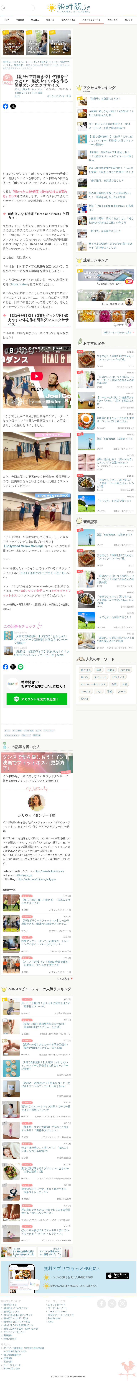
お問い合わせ (10, 1339)
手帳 (109, 691)
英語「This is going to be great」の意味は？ (111, 207)
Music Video (19, 284)
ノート (121, 691)
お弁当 (111, 670)
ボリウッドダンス (12, 735)
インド (7, 731)
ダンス (38, 731)
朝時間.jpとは (10, 1304)
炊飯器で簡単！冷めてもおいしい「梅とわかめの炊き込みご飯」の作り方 (108, 220)
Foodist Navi (54, 1318)
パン (99, 691)
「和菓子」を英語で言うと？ (105, 98)
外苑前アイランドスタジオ (61, 1315)
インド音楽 (28, 731)
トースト (86, 691)
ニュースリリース (12, 1365)
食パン (84, 677)
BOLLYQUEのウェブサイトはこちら (44, 572)
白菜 (113, 684)
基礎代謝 (36, 735)
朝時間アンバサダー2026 (16, 1318)
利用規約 (8, 1335)
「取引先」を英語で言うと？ (105, 231)
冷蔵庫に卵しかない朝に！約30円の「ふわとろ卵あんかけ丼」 (111, 113)
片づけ (84, 698)
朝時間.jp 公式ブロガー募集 (17, 1321)
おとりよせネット (56, 1304)
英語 (99, 670)
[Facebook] (5, 108)
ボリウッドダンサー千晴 (59, 96)
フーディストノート (57, 1308)
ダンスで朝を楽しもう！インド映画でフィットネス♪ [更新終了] (28, 92)
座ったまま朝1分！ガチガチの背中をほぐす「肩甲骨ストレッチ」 (111, 245)
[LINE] (20, 668)
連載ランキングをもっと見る (118, 332)
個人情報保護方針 (12, 1355)
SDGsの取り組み (12, 1368)
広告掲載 (8, 1361)
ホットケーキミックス (93, 684)
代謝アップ (26, 735)
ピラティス (118, 677)
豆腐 (124, 684)
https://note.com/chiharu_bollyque (37, 879)
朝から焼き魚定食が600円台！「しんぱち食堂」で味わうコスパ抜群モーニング (111, 169)
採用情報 (8, 1358)
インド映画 (17, 731)
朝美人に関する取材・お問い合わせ (21, 1328)
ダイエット (100, 677)
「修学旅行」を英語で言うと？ (106, 180)
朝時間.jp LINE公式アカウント (18, 1315)
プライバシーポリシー (14, 1332)
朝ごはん (86, 670)
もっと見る (63, 978)
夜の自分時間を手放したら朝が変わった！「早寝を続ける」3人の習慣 (110, 195)
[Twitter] (13, 108)
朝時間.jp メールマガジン (16, 1308)
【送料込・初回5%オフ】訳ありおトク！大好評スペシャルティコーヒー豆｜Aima (111, 156)
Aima (50, 1321)
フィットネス (49, 731)
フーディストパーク (57, 1311)
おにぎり (125, 670)
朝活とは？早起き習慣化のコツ (19, 1325)
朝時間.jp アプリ (11, 1311)
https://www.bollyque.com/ (49, 871)
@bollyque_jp (24, 875)
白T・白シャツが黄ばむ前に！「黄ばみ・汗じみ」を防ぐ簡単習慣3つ (109, 125)
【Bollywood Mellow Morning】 (24, 546)
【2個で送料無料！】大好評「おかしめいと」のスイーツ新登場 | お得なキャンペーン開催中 (111, 140)
